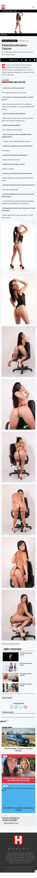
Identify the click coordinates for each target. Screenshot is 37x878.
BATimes (27, 862)
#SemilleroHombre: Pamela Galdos (12, 82)
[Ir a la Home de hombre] (3, 7)
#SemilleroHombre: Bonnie (26, 684)
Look (27, 859)
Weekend (9, 859)
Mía (11, 862)
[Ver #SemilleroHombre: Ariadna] (11, 674)
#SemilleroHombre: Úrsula (26, 654)
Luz (33, 859)
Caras (21, 853)
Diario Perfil (13, 853)
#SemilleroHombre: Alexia (26, 664)
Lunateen (19, 862)
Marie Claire (11, 856)
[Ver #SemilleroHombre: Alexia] (11, 664)
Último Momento (8, 11)
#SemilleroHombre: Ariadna (26, 674)
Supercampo (19, 859)
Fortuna (21, 856)
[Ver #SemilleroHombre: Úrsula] (11, 654)
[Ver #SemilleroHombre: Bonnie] (11, 684)
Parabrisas (30, 856)
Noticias (29, 853)
